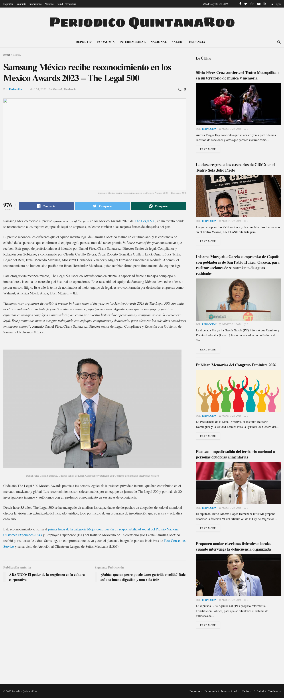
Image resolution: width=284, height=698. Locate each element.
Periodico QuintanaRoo (142, 22)
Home (6, 54)
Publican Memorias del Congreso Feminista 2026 (236, 365)
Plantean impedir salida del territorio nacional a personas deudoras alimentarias (235, 454)
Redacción (15, 89)
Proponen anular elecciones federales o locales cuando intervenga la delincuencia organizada (233, 546)
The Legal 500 (145, 220)
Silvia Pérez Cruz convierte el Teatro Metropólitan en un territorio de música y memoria (237, 75)
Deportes (8, 4)
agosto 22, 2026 (231, 128)
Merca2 (17, 54)
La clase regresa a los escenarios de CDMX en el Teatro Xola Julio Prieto (235, 167)
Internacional (35, 4)
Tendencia (70, 4)
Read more (208, 149)
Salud (60, 4)
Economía (21, 4)
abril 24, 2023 (38, 89)
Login (277, 4)
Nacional (49, 4)
